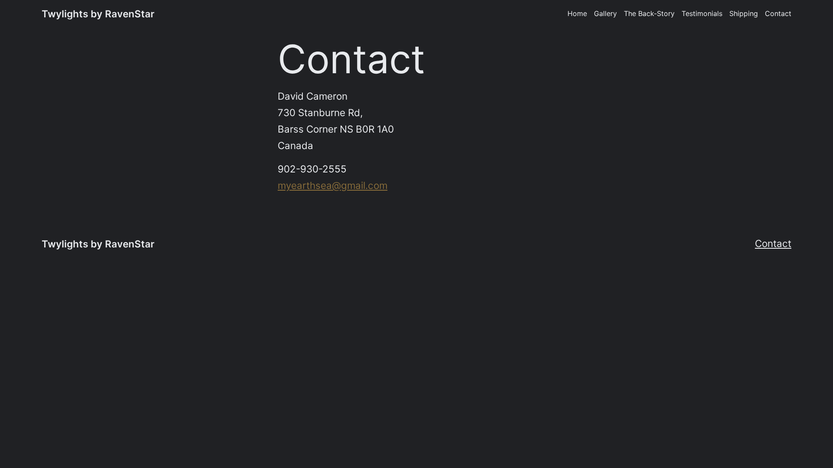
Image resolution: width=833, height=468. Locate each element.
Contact (773, 243)
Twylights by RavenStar (98, 14)
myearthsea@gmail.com (332, 185)
